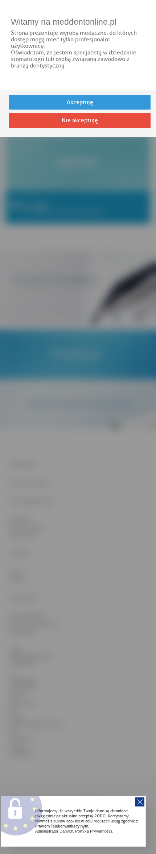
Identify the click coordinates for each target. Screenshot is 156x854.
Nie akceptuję (80, 120)
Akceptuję (80, 102)
